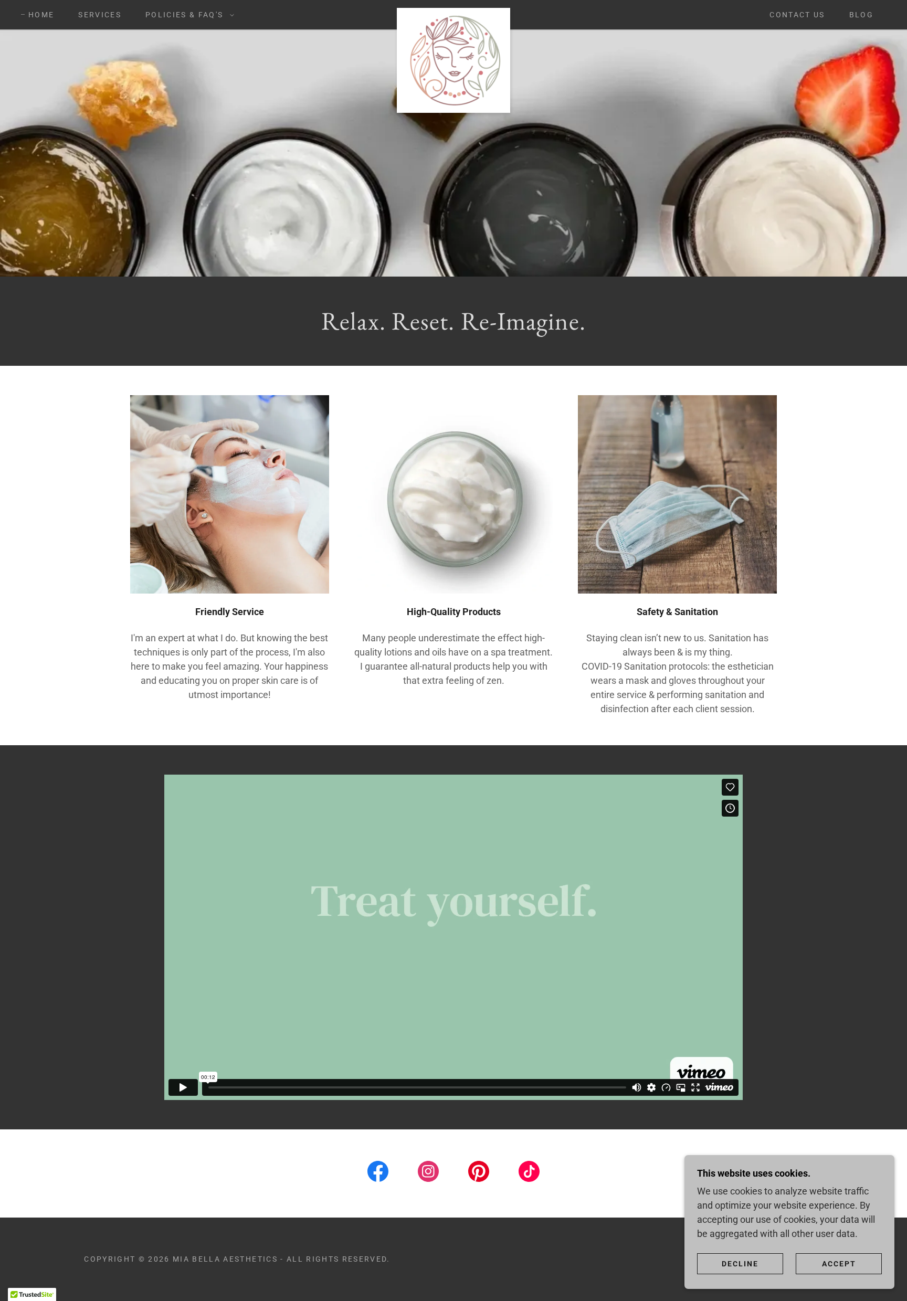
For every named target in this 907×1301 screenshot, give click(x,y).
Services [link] (99, 14)
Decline (740, 1263)
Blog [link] (861, 14)
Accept (839, 1263)
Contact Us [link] (797, 14)
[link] (453, 12)
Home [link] (41, 14)
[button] (187, 14)
